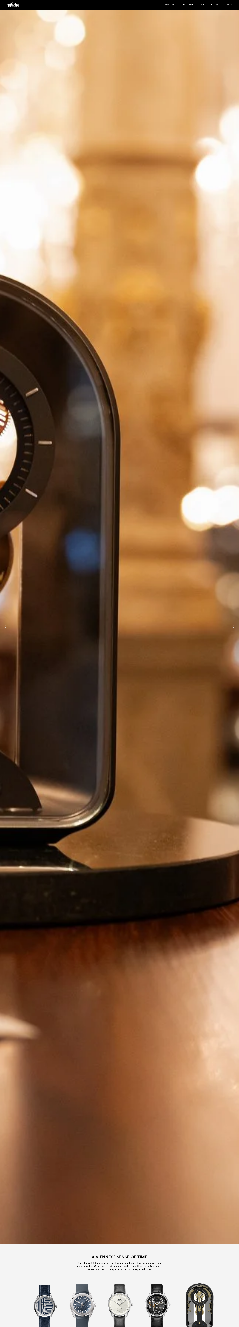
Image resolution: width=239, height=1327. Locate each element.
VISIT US (214, 5)
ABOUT (202, 5)
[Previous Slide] (5, 627)
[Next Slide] (234, 627)
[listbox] (227, 4)
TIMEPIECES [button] (168, 5)
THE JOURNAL (188, 5)
